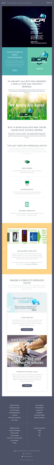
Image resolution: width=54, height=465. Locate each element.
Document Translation (27, 210)
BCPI (17, 3)
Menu (48, 2)
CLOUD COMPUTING (27, 317)
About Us (40, 68)
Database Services (27, 189)
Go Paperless (27, 385)
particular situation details (32, 264)
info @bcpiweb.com (28, 456)
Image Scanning (27, 168)
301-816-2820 (28, 453)
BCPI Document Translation (27, 251)
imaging (33, 262)
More (15, 70)
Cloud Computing (27, 329)
